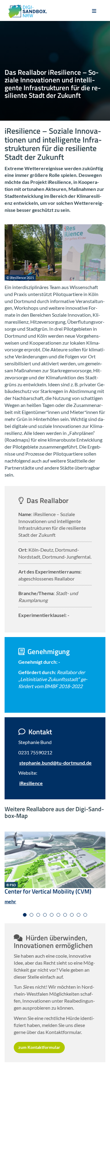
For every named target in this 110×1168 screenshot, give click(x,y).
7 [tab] (65, 915)
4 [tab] (45, 915)
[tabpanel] (55, 870)
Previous (9, 857)
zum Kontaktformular (39, 1047)
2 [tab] (31, 915)
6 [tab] (58, 915)
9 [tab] (78, 915)
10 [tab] (85, 915)
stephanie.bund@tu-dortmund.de (55, 763)
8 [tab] (72, 915)
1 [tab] (25, 915)
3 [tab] (38, 915)
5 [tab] (51, 915)
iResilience (31, 783)
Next (98, 857)
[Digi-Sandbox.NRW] (27, 11)
